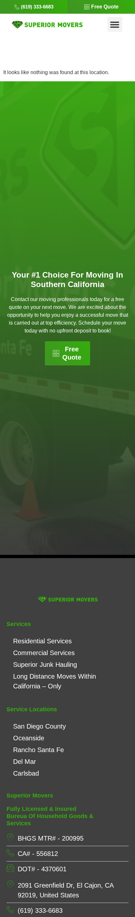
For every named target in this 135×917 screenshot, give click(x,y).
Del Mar (24, 761)
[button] (114, 24)
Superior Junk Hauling (45, 664)
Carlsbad (26, 773)
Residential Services (42, 641)
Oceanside (28, 738)
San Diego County (39, 726)
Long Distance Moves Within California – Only (54, 681)
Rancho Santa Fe (38, 749)
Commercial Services (44, 652)
